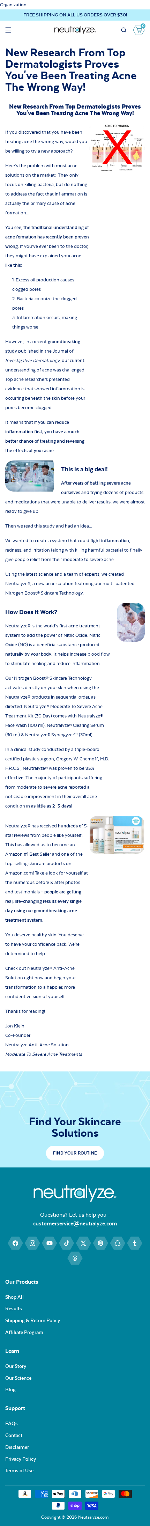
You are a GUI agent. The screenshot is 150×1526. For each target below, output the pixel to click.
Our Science (18, 1378)
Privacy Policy (20, 1459)
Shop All (14, 1297)
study (11, 351)
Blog (10, 1389)
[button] (8, 30)
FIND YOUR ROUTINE (75, 1153)
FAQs (11, 1423)
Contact (13, 1435)
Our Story (15, 1366)
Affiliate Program (24, 1332)
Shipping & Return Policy (32, 1320)
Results (13, 1308)
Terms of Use (19, 1470)
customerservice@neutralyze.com (75, 1223)
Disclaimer (17, 1447)
